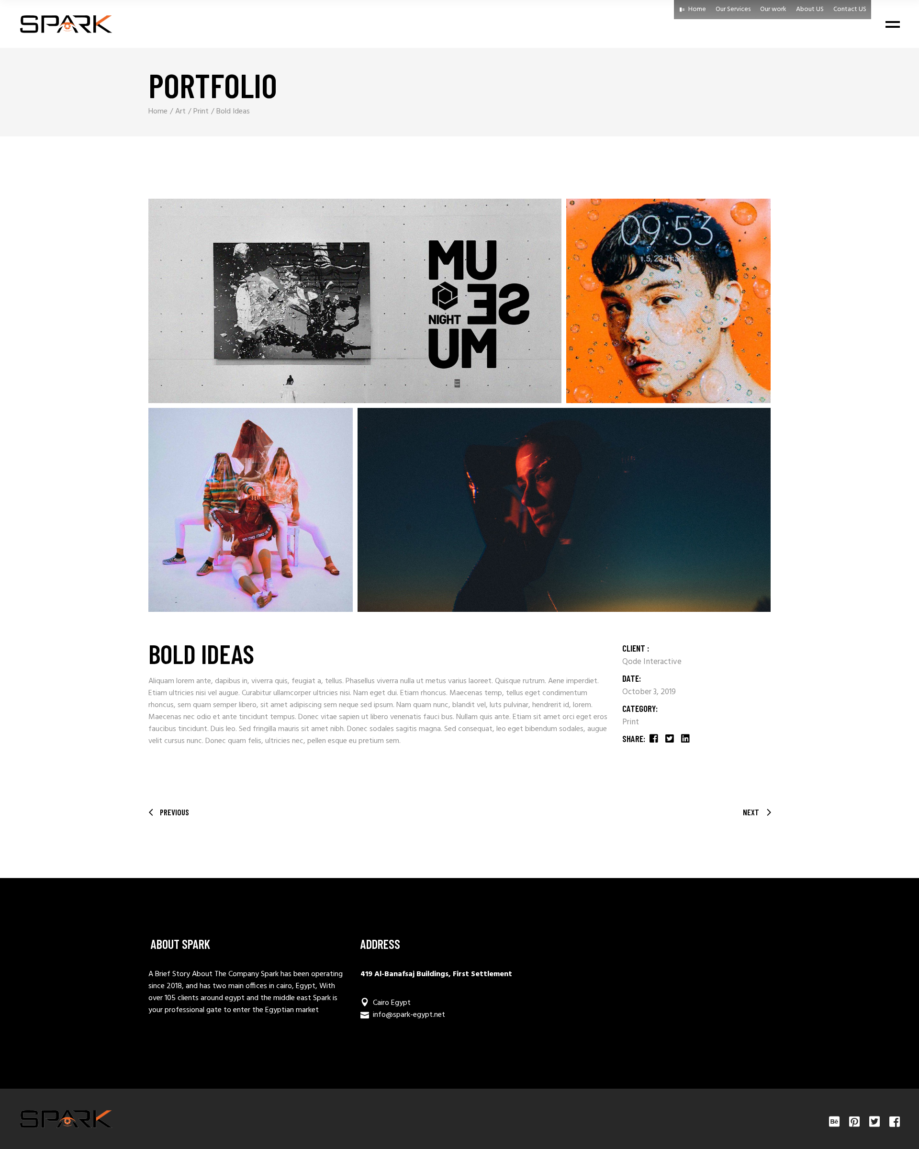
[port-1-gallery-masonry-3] (250, 510)
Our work (773, 9)
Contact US (849, 9)
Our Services (733, 9)
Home (697, 9)
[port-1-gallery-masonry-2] (668, 301)
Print (630, 722)
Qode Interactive (652, 662)
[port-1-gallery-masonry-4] (564, 510)
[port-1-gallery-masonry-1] (355, 301)
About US (810, 9)
